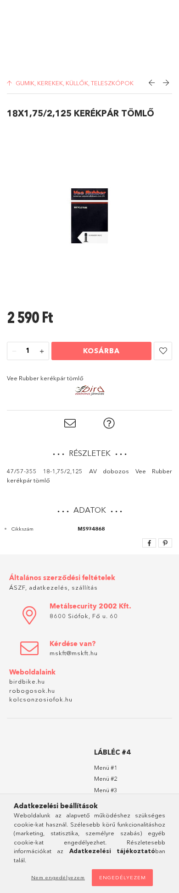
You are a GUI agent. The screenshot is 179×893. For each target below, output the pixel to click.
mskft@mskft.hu (74, 653)
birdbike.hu (27, 681)
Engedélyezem (122, 877)
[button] (163, 351)
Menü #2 (105, 778)
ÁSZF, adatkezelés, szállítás (53, 587)
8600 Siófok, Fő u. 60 (84, 615)
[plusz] (42, 351)
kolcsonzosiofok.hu (41, 699)
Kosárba (101, 350)
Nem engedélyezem (58, 877)
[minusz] (14, 351)
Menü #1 (105, 767)
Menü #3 (105, 790)
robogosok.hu (32, 690)
